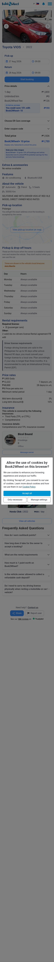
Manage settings (39, 499)
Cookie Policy (28, 487)
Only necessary (15, 499)
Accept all (27, 493)
